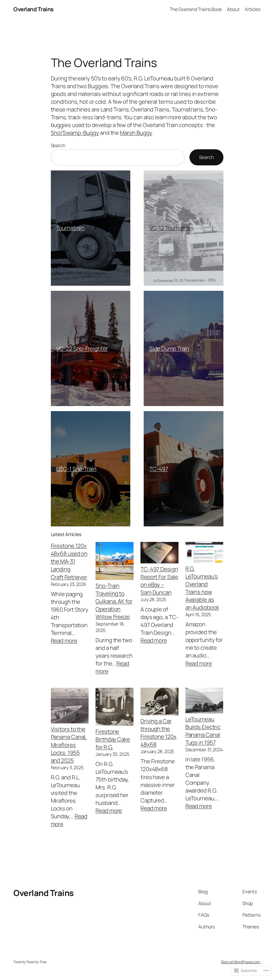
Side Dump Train (169, 348)
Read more (64, 640)
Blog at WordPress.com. (241, 961)
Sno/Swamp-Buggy (75, 132)
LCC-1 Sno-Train (76, 469)
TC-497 (158, 469)
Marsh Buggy (136, 132)
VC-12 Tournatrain (171, 228)
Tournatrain (70, 228)
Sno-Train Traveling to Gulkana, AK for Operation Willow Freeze (114, 601)
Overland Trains (33, 9)
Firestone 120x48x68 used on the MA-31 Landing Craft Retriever (69, 561)
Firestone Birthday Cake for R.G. (113, 739)
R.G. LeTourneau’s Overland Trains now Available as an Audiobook (202, 588)
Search (58, 145)
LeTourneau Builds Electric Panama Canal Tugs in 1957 (203, 730)
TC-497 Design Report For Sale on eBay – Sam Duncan (159, 580)
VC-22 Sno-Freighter (82, 348)
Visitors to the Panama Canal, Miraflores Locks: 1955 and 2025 (69, 744)
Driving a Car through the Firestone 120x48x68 (158, 732)
